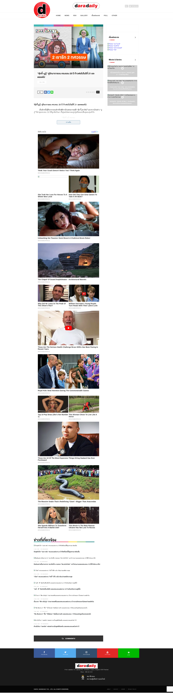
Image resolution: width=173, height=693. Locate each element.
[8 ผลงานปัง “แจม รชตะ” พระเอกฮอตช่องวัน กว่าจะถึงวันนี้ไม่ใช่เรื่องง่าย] (122, 83)
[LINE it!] (52, 92)
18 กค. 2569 (36, 574)
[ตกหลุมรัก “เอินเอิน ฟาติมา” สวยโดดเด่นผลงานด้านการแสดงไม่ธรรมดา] (122, 97)
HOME (58, 15)
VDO (74, 15)
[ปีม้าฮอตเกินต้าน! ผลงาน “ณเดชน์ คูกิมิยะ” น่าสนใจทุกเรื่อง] (122, 68)
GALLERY (84, 15)
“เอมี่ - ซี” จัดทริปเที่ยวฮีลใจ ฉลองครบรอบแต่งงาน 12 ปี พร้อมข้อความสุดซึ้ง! (57, 589)
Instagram (86, 654)
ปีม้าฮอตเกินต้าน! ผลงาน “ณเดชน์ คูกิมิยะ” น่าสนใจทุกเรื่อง (122, 74)
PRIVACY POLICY (132, 689)
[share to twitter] (48, 92)
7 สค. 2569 (36, 561)
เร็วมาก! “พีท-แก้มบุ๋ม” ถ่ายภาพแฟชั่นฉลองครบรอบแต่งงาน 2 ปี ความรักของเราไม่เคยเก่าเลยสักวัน (64, 601)
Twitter (65, 654)
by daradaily (44, 549)
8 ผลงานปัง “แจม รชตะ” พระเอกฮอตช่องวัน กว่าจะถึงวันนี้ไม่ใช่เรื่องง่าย (122, 88)
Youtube (107, 654)
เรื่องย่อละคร (96, 15)
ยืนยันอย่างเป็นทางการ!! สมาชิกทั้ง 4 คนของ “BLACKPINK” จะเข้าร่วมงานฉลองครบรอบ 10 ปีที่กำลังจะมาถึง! (67, 564)
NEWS (67, 15)
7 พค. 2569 (36, 611)
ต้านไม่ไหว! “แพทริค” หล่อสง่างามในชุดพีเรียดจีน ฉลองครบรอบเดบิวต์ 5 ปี (56, 626)
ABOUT (109, 689)
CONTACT (115, 689)
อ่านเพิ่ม (68, 122)
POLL (106, 15)
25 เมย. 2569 (36, 623)
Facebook (44, 654)
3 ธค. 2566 (42, 82)
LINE (128, 654)
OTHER (114, 15)
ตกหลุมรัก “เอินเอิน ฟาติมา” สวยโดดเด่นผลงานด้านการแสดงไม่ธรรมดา (122, 102)
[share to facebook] (45, 92)
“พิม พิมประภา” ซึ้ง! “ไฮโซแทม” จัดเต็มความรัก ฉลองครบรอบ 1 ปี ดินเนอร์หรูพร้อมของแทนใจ (62, 614)
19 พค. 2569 (36, 598)
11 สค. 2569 (36, 549)
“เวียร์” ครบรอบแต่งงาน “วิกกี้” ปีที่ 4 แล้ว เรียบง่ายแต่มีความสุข (53, 576)
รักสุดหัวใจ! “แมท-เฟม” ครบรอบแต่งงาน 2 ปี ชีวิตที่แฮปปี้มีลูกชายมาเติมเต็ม (57, 552)
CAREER (123, 689)
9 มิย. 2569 (36, 586)
